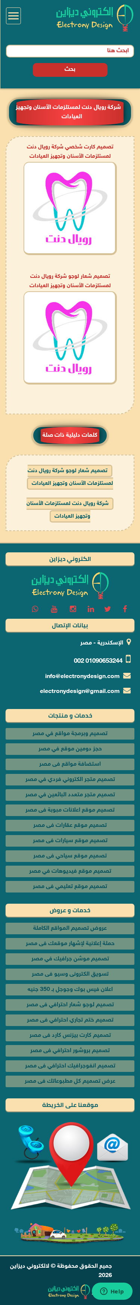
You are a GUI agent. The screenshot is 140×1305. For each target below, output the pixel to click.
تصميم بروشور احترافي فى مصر (70, 1050)
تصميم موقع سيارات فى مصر (70, 840)
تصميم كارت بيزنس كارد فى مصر (70, 1035)
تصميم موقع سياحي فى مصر (70, 856)
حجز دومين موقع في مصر (70, 749)
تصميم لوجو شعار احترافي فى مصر (70, 1004)
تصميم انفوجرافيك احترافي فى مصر (70, 1066)
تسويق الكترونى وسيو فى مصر (70, 974)
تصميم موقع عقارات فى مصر (70, 825)
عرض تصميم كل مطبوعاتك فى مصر (70, 1081)
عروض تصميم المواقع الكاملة (70, 928)
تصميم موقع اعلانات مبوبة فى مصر (70, 810)
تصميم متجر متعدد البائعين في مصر (70, 795)
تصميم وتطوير (109, 1292)
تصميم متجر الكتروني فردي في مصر (70, 779)
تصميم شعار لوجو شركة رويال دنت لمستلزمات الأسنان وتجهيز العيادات (70, 477)
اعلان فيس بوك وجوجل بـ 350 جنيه (70, 989)
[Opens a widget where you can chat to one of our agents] (112, 1292)
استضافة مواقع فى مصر (70, 764)
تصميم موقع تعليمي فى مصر (70, 886)
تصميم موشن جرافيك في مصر (70, 959)
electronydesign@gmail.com (80, 691)
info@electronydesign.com (82, 676)
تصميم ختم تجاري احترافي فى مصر (70, 1020)
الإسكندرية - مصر (101, 643)
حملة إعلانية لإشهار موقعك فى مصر (70, 943)
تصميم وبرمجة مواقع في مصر (70, 733)
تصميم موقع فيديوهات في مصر (70, 871)
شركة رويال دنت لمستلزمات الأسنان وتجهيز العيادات (68, 510)
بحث (70, 69)
